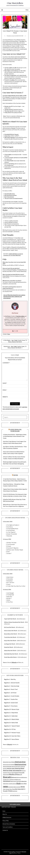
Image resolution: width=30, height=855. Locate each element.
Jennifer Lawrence (12, 783)
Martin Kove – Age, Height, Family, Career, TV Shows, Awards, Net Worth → (15, 347)
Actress (12, 762)
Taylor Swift (21, 789)
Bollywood (14, 777)
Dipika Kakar (14, 716)
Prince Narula (14, 706)
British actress (24, 777)
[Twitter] (15, 331)
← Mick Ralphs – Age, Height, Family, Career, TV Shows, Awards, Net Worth (15, 341)
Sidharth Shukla (15, 719)
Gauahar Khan (14, 699)
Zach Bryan (15, 790)
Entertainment (6, 781)
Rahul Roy (13, 679)
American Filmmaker (7, 766)
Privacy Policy (6, 820)
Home (4, 811)
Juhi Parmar (13, 692)
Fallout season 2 (13, 781)
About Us (5, 814)
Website (5, 396)
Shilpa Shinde (14, 712)
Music (25, 783)
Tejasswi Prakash (15, 726)
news (5, 786)
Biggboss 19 (19, 774)
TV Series (10, 791)
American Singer (19, 768)
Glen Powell (19, 781)
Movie (18, 783)
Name (5, 383)
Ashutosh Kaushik (15, 682)
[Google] (13, 331)
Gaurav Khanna (15, 739)
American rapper (11, 768)
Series (23, 786)
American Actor (20, 762)
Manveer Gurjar (15, 709)
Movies (15, 475)
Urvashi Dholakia (15, 696)
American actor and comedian (8, 764)
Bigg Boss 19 (12, 774)
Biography (7, 777)
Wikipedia (14, 662)
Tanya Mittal (14, 789)
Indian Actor (24, 781)
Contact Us (5, 830)
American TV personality (19, 772)
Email (5, 390)
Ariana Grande (6, 774)
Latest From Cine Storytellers (15, 430)
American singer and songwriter (12, 770)
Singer (4, 789)
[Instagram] (17, 331)
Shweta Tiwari (14, 689)
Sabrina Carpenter (17, 786)
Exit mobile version (15, 804)
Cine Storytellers (15, 3)
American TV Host (10, 772)
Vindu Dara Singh (15, 686)
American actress (20, 764)
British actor (18, 777)
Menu (27, 9)
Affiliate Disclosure (7, 817)
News (8, 334)
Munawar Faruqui (15, 732)
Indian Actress (6, 783)
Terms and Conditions (8, 827)
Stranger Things (9, 789)
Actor (10, 762)
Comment (6, 362)
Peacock (16, 134)
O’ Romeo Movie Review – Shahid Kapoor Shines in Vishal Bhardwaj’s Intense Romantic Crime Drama (14, 436)
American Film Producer (16, 766)
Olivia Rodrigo (10, 786)
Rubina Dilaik (14, 722)
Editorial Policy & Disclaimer (9, 824)
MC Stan (13, 729)
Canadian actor (6, 779)
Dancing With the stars (16, 779)
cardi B (10, 779)
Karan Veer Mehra (15, 736)
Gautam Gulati (14, 702)
